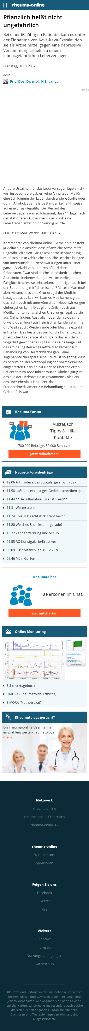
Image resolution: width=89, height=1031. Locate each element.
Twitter (44, 901)
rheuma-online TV (45, 825)
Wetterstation (22, 507)
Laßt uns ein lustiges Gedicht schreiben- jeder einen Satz (47, 490)
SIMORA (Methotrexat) (24, 702)
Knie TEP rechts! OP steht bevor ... (37, 516)
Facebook (44, 893)
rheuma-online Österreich (44, 816)
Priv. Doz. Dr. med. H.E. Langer (35, 81)
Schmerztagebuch (21, 685)
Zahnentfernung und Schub (33, 533)
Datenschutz (44, 964)
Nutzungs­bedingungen (44, 955)
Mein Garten (21, 558)
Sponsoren (44, 863)
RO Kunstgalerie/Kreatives (32, 541)
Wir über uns (44, 854)
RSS (44, 909)
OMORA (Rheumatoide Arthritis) (31, 694)
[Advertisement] (44, 136)
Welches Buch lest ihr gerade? (34, 524)
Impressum (44, 947)
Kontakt (44, 939)
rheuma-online (44, 808)
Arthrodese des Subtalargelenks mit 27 (41, 482)
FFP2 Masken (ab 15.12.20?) (32, 550)
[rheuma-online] (28, 5)
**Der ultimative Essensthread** (37, 499)
